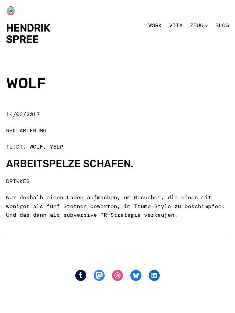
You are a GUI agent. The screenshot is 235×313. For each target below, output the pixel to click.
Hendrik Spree (28, 33)
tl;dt (14, 146)
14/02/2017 (23, 114)
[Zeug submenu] (206, 25)
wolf (36, 146)
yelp (56, 146)
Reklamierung (26, 130)
